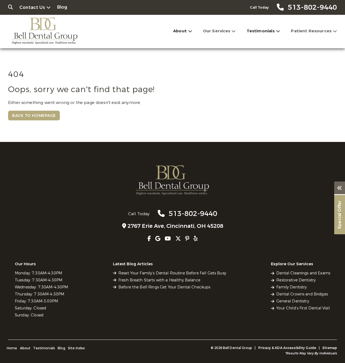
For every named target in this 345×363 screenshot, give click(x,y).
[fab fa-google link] (157, 238)
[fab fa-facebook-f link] (149, 238)
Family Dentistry (291, 287)
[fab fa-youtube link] (168, 238)
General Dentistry (292, 301)
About (180, 31)
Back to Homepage (34, 115)
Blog (62, 7)
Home (12, 348)
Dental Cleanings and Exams (303, 273)
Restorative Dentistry (296, 280)
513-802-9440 (193, 213)
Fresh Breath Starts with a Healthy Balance (159, 280)
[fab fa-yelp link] (196, 238)
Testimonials (261, 31)
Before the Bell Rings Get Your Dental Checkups (164, 287)
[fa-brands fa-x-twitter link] (178, 238)
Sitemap (329, 348)
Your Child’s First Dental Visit (303, 308)
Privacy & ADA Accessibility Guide (287, 348)
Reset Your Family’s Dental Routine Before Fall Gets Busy (172, 273)
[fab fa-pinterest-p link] (187, 238)
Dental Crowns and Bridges (302, 294)
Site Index (76, 348)
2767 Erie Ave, (175, 226)
